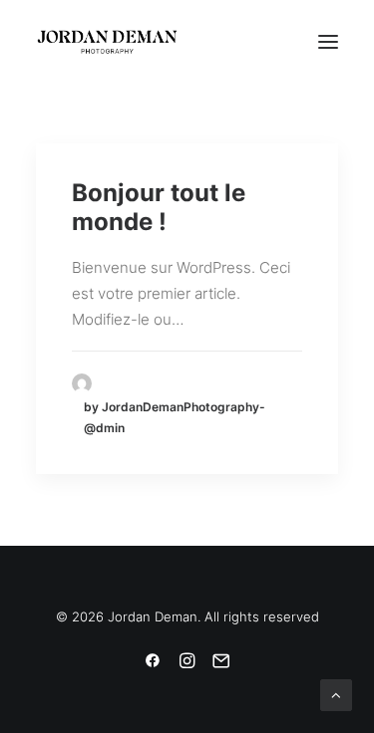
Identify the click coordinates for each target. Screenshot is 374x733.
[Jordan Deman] (107, 42)
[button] (328, 42)
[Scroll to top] (336, 693)
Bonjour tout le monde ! (158, 207)
